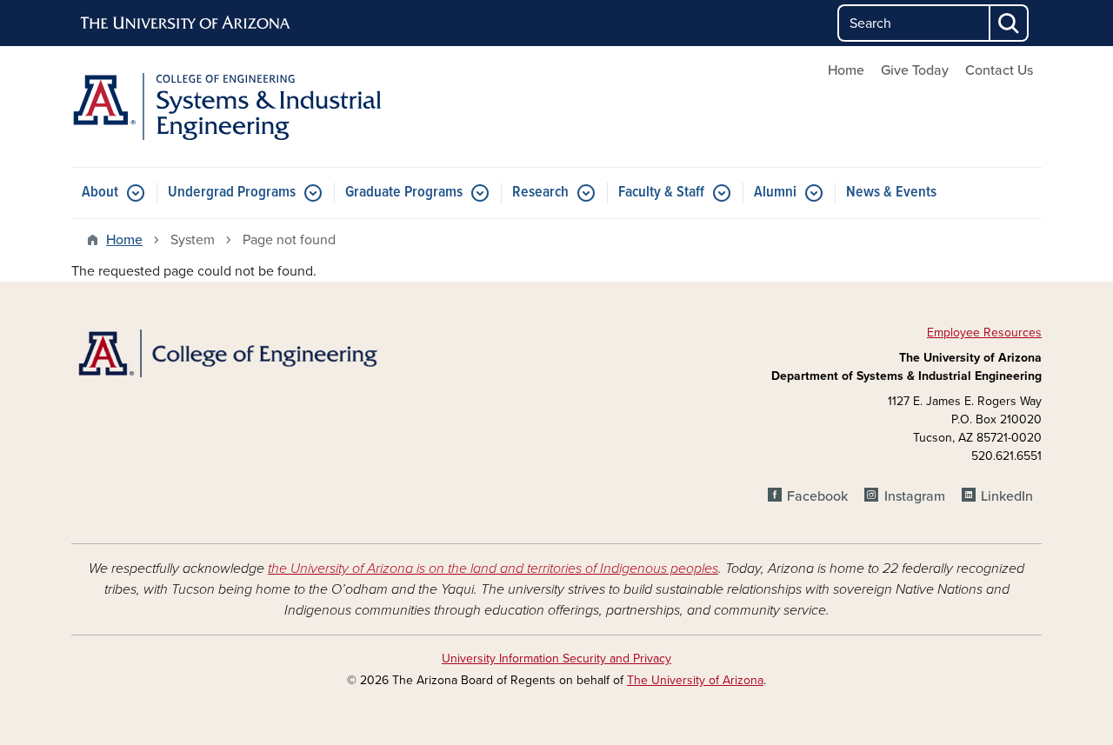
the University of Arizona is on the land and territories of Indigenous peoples (493, 568)
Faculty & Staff (661, 193)
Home (846, 70)
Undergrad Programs (232, 193)
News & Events (891, 193)
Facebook (817, 496)
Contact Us (999, 70)
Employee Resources (984, 332)
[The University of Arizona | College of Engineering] (226, 352)
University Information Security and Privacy (556, 658)
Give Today (915, 70)
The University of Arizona (695, 680)
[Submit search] (1009, 23)
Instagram (914, 496)
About (100, 193)
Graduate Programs (404, 193)
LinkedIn (1007, 496)
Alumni (775, 193)
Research (540, 193)
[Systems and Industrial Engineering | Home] (226, 106)
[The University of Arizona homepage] (186, 23)
